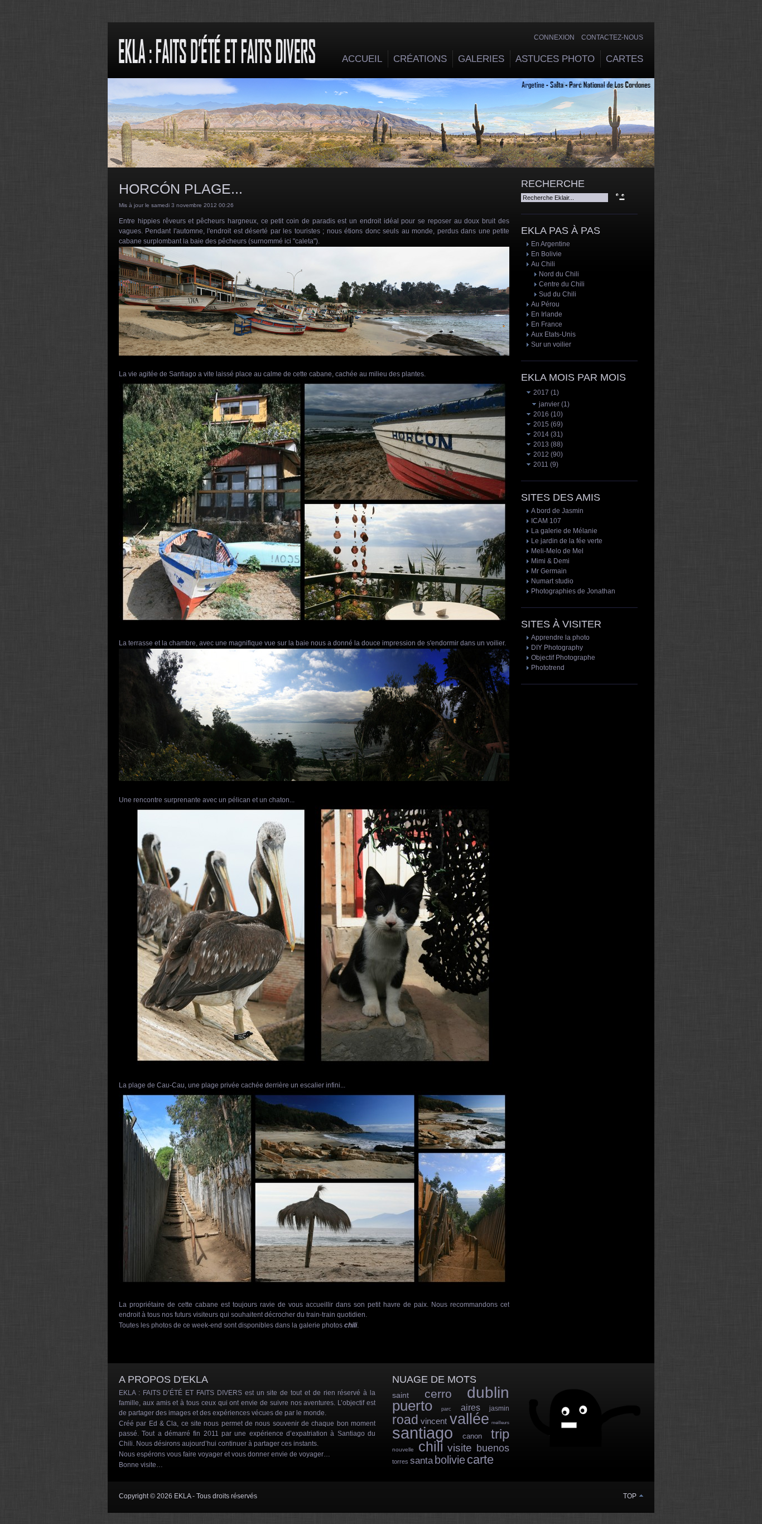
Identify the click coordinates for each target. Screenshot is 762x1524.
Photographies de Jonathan (573, 591)
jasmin (499, 1408)
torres (400, 1461)
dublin (488, 1392)
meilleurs (500, 1422)
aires (470, 1407)
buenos (492, 1448)
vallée (469, 1419)
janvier (548, 404)
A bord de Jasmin (557, 511)
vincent (434, 1421)
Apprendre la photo (560, 637)
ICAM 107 (546, 521)
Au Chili (543, 264)
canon (472, 1436)
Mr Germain (549, 571)
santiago (422, 1433)
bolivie (450, 1460)
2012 (540, 454)
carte (480, 1460)
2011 (540, 464)
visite (459, 1448)
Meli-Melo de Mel (557, 551)
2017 (540, 392)
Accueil (362, 59)
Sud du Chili (557, 294)
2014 (540, 434)
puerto (412, 1405)
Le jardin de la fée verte (566, 541)
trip (500, 1433)
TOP (630, 1496)
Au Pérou (545, 304)
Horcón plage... (181, 189)
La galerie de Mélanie (564, 531)
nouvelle (403, 1449)
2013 (540, 444)
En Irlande (546, 314)
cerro (438, 1393)
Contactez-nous (612, 37)
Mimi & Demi (550, 561)
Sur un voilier (551, 344)
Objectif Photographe (563, 658)
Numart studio (552, 581)
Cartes (624, 59)
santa (421, 1460)
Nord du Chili (559, 274)
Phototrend (548, 668)
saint (400, 1395)
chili (430, 1446)
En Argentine (550, 244)
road (405, 1419)
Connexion (554, 37)
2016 (540, 414)
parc (446, 1409)
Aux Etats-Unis (553, 334)
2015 (540, 424)
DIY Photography (557, 647)
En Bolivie (546, 254)
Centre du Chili (562, 284)
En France (546, 324)
